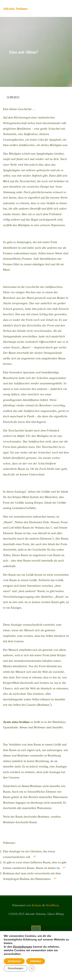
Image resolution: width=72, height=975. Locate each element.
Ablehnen (35, 961)
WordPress (52, 905)
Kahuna (36, 905)
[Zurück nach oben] (36, 930)
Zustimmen (14, 961)
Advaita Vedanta (15, 9)
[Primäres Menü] (65, 8)
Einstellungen (22, 946)
